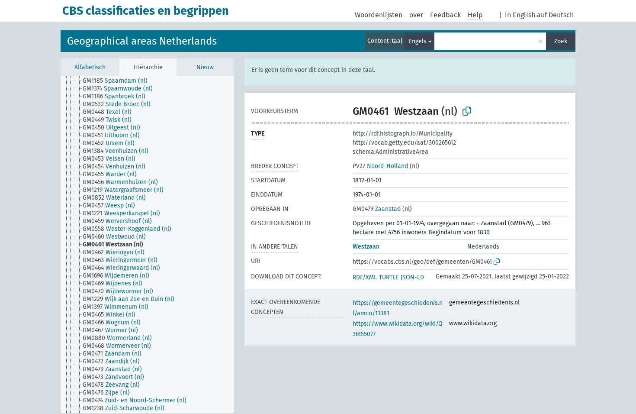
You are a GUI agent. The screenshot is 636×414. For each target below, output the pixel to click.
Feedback (445, 15)
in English (520, 15)
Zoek (560, 41)
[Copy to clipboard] (467, 111)
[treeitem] (118, 81)
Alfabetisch (90, 67)
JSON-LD (412, 277)
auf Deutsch (555, 15)
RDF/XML (365, 277)
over (416, 15)
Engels (418, 41)
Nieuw (205, 67)
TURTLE (388, 277)
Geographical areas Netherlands (142, 41)
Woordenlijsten (378, 15)
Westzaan (366, 246)
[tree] (147, 244)
